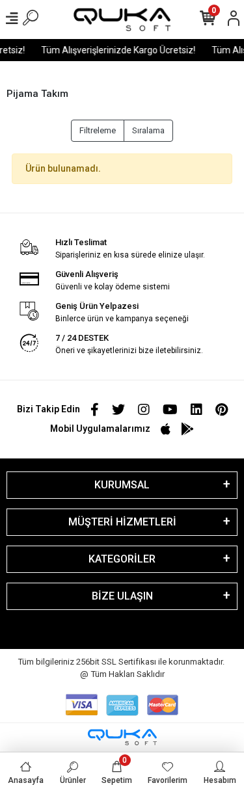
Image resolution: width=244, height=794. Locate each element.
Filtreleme (97, 130)
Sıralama (148, 130)
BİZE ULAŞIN (122, 596)
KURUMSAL (122, 485)
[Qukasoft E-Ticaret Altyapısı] (122, 737)
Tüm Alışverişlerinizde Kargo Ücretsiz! (117, 50)
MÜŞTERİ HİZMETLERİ (122, 522)
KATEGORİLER (122, 559)
